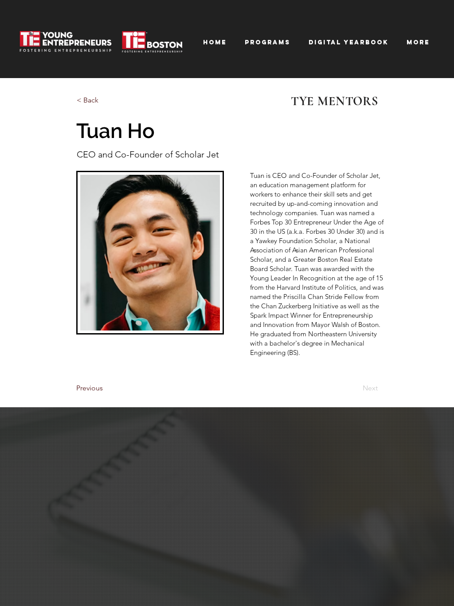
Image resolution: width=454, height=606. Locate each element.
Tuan (257, 175)
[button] (348, 42)
